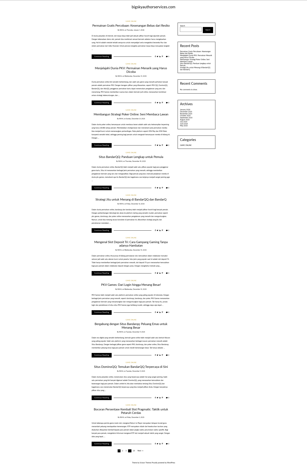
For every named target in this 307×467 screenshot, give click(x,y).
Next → (140, 451)
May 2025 (184, 126)
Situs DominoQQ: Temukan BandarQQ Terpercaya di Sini (131, 366)
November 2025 (186, 114)
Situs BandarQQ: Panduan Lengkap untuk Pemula (131, 157)
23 (134, 451)
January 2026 (185, 110)
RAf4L (122, 30)
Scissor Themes (145, 463)
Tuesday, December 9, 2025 (135, 332)
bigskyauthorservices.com (153, 7)
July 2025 (183, 122)
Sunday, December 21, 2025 (135, 119)
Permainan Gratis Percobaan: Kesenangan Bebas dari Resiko (131, 25)
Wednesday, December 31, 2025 (135, 76)
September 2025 (186, 118)
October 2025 (185, 116)
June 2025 (184, 124)
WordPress (171, 463)
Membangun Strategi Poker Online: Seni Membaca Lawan (131, 114)
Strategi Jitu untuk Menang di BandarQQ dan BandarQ (130, 199)
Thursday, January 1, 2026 (135, 30)
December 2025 (186, 112)
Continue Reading (101, 56)
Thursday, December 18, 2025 (135, 161)
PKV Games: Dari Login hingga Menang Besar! (131, 284)
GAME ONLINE (131, 21)
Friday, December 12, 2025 (135, 204)
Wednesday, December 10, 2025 (135, 250)
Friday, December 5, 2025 (135, 417)
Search (182, 26)
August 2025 (185, 120)
